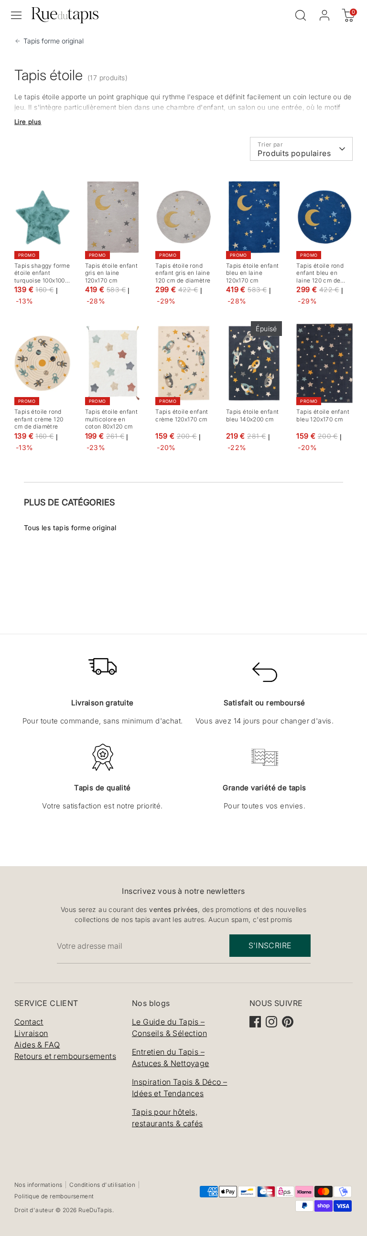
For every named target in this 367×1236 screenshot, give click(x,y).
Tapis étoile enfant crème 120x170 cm (181, 415)
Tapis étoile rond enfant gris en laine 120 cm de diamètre (182, 273)
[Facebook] (255, 1021)
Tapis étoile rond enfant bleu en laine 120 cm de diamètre (320, 277)
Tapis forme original (53, 41)
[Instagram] (271, 1021)
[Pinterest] (287, 1021)
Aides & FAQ (37, 1044)
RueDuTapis (95, 1210)
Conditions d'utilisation (102, 1184)
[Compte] (324, 14)
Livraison (31, 1033)
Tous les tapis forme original (70, 528)
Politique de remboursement (54, 1196)
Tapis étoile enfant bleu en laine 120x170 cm (252, 273)
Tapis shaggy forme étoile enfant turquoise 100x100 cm (42, 277)
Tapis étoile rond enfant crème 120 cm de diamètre (38, 419)
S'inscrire (269, 945)
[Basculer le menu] (16, 15)
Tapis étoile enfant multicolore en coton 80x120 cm (111, 419)
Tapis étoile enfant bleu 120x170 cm (322, 415)
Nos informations (38, 1184)
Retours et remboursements (65, 1056)
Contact (28, 1022)
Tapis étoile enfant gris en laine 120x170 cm (111, 273)
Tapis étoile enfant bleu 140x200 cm (252, 415)
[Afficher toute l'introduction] (28, 121)
